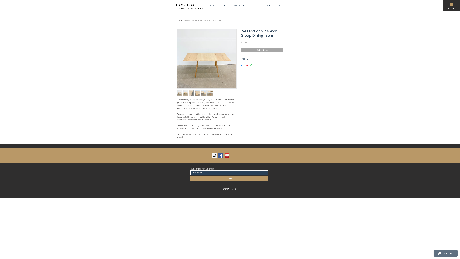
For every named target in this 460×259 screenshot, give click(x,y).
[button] (451, 4)
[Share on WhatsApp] (251, 65)
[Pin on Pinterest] (246, 65)
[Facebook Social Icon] (220, 155)
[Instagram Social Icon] (214, 155)
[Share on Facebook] (242, 65)
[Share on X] (256, 65)
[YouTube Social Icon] (227, 155)
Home (179, 20)
